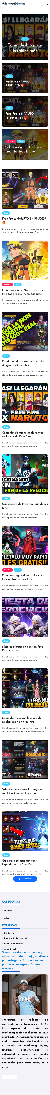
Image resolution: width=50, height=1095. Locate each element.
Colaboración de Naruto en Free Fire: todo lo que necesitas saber (24, 152)
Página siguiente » (25, 879)
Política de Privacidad (15, 938)
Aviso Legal (10, 949)
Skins (25, 39)
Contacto (9, 933)
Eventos (10, 141)
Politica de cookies (13, 944)
